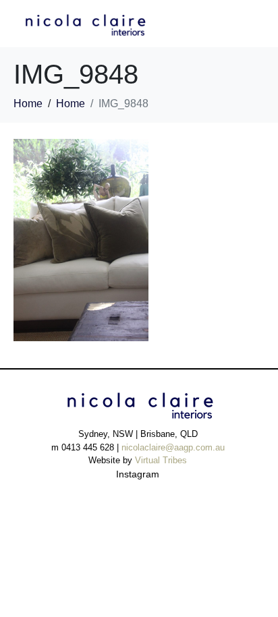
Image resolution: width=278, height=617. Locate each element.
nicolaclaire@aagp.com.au (173, 447)
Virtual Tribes (161, 460)
